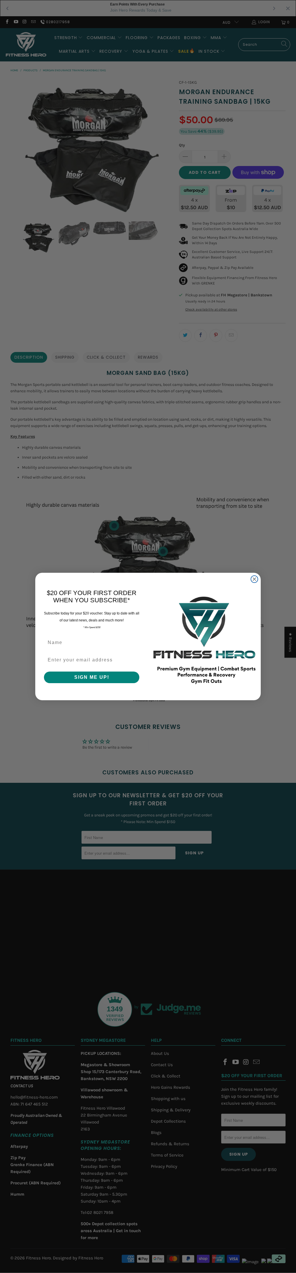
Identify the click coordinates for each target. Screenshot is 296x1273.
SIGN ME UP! (91, 677)
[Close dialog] (254, 579)
